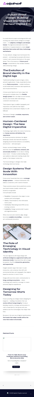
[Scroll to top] (31, 394)
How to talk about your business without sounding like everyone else (17, 356)
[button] (17, 344)
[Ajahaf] (12, 3)
